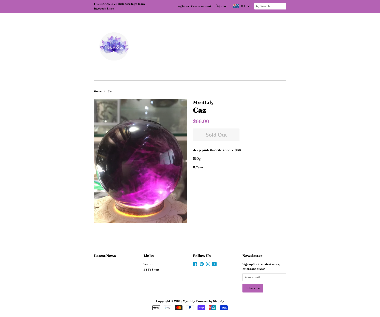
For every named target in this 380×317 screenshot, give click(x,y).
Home (98, 91)
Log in (181, 6)
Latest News (105, 255)
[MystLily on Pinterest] (202, 265)
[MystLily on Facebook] (195, 265)
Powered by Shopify (210, 301)
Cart (224, 6)
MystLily (189, 301)
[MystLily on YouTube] (214, 265)
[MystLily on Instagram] (208, 265)
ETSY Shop (151, 269)
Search (148, 264)
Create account (201, 6)
